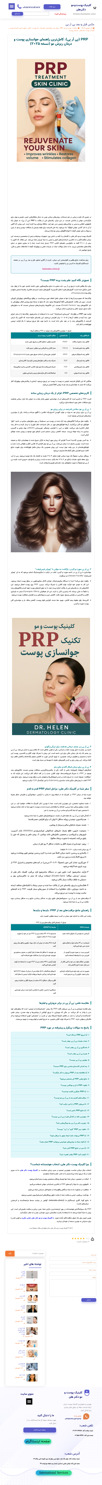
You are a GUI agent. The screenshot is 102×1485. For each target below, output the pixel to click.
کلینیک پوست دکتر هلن (86, 30)
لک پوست (35, 28)
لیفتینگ (42, 28)
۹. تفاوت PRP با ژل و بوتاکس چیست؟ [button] (75, 1085)
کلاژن (29, 28)
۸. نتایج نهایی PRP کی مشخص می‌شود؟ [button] (74, 1078)
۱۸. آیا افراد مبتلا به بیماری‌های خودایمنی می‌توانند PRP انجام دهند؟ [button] (64, 1141)
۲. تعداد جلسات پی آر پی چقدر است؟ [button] (75, 1041)
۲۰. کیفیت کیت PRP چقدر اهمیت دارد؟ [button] (74, 1154)
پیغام (94, 1277)
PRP (61, 28)
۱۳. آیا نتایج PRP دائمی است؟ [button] (78, 1110)
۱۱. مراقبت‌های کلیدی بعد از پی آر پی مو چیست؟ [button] (71, 1097)
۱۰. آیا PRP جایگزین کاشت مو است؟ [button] (75, 1091)
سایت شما (92, 1270)
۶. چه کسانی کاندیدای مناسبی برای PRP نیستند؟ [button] (71, 1066)
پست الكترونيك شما (89, 1262)
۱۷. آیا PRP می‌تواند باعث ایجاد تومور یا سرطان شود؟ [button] (69, 1135)
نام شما (93, 1255)
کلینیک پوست (13, 28)
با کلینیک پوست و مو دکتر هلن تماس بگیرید (38, 1217)
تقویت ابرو (23, 28)
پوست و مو (67, 28)
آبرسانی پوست (73, 30)
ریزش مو (56, 28)
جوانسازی (49, 28)
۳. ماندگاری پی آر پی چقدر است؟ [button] (77, 1047)
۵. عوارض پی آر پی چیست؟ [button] (79, 1060)
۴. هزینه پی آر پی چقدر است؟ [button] (78, 1053)
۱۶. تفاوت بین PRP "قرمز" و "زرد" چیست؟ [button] (73, 1129)
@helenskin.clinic (51, 268)
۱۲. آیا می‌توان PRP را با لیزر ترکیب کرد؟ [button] (74, 1104)
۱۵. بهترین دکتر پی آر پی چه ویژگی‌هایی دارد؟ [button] (72, 1123)
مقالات (74, 28)
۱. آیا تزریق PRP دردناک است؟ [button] (77, 1034)
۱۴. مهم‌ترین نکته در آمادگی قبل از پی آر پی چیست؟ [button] (70, 1116)
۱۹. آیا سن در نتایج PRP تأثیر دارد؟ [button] (76, 1148)
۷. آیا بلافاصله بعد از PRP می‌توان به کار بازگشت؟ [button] (71, 1072)
